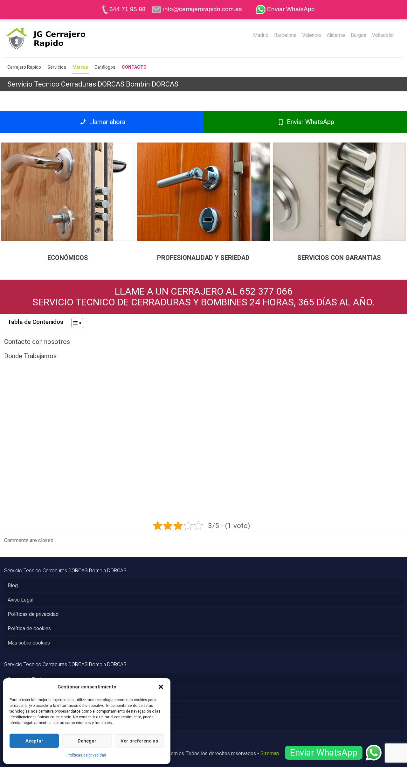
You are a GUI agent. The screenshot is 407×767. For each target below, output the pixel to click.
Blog (13, 585)
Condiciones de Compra (34, 694)
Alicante (336, 35)
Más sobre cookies (29, 643)
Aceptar (34, 741)
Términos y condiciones (34, 708)
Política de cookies (29, 628)
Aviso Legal (20, 600)
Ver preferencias (139, 741)
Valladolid (383, 35)
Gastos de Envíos (27, 679)
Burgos (358, 35)
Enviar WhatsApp (309, 122)
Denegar (87, 741)
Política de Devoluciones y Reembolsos (52, 722)
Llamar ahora (106, 122)
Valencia (311, 35)
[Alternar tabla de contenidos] (73, 322)
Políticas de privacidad (86, 755)
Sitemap (269, 753)
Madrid (260, 35)
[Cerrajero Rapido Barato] (55, 38)
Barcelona (285, 35)
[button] (161, 687)
